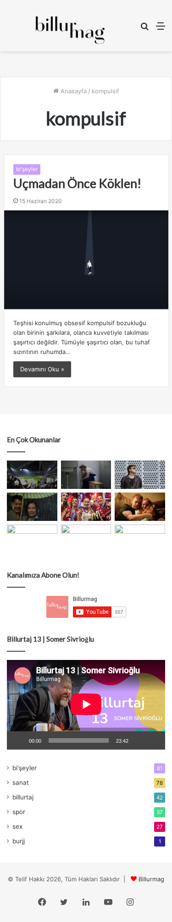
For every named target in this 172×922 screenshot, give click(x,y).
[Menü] (160, 29)
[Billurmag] (70, 30)
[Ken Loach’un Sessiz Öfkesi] (140, 507)
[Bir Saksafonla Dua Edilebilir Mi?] (140, 539)
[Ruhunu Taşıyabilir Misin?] (32, 475)
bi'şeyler (27, 169)
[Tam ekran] (153, 740)
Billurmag (151, 879)
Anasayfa (73, 91)
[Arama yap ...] (144, 29)
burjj (18, 841)
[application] (86, 705)
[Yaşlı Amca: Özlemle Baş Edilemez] (140, 475)
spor (18, 811)
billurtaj (22, 797)
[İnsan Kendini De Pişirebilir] (86, 475)
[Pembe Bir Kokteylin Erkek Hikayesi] (32, 539)
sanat (20, 782)
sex (17, 826)
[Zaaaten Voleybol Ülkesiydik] (86, 507)
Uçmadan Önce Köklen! (77, 183)
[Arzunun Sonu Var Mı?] (32, 507)
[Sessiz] (138, 740)
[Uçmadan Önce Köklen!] (86, 259)
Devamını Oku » (42, 369)
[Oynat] (18, 740)
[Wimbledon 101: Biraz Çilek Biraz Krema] (86, 539)
